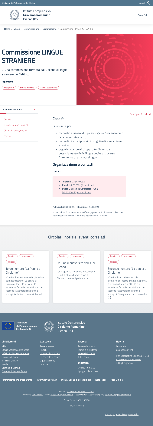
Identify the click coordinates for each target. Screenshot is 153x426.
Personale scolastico (88, 346)
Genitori (11, 256)
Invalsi (5, 364)
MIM (4, 346)
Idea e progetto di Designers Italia (122, 414)
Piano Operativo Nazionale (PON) (132, 356)
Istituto (11, 261)
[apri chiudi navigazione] (5, 15)
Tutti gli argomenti (125, 363)
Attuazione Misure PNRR (128, 359)
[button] (19, 109)
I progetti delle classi (88, 371)
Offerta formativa (86, 367)
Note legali (100, 379)
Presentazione (47, 346)
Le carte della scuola (50, 357)
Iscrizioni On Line (10, 360)
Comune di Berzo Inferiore (14, 371)
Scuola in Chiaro (10, 357)
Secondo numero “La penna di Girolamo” (127, 270)
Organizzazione (47, 360)
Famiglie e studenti (87, 350)
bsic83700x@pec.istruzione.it (76, 192)
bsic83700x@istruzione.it (81, 185)
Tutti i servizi (84, 357)
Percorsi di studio (86, 353)
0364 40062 (78, 181)
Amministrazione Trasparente (17, 379)
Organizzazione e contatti (16, 125)
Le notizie (121, 346)
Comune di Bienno (11, 368)
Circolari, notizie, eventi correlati (15, 133)
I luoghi (43, 350)
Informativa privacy (47, 379)
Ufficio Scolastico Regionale (15, 350)
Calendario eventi (124, 350)
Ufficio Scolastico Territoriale (15, 353)
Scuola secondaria (48, 87)
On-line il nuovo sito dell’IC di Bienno (76, 264)
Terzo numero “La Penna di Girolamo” (23, 270)
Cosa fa (7, 119)
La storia (44, 364)
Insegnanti (9, 87)
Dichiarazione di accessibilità (76, 379)
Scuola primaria (27, 87)
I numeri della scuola (50, 353)
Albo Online (117, 379)
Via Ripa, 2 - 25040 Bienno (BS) (80, 391)
